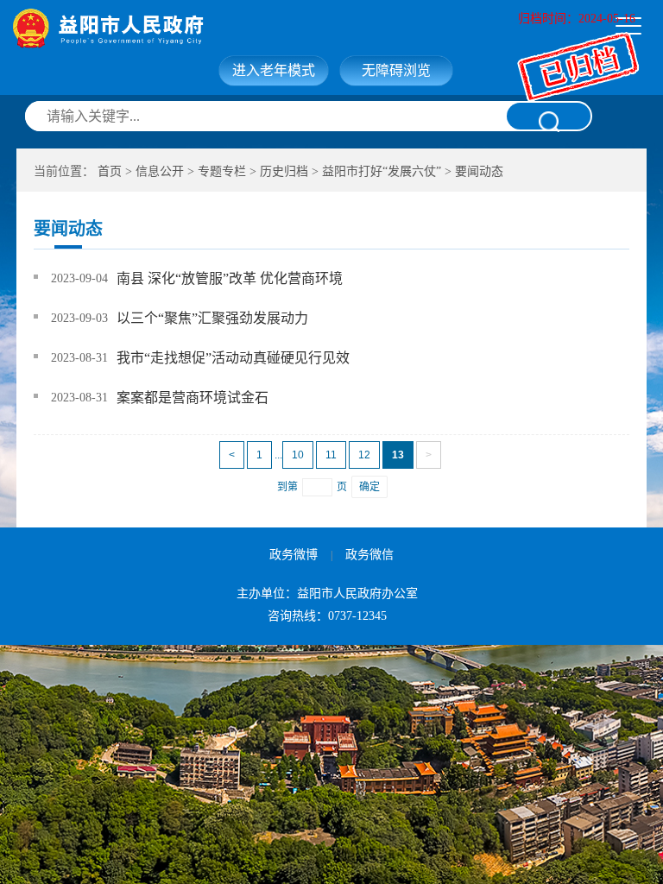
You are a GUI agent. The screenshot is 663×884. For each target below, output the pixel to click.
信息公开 (160, 171)
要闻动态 (479, 171)
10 (298, 455)
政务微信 (369, 554)
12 (364, 455)
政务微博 (293, 554)
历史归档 (284, 171)
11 (331, 455)
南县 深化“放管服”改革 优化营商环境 (230, 278)
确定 (369, 487)
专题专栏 (222, 171)
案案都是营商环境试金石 (192, 397)
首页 (110, 171)
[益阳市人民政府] (183, 28)
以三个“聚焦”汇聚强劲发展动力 (212, 318)
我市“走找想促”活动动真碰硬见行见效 (233, 357)
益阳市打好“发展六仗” (381, 171)
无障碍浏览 (396, 70)
